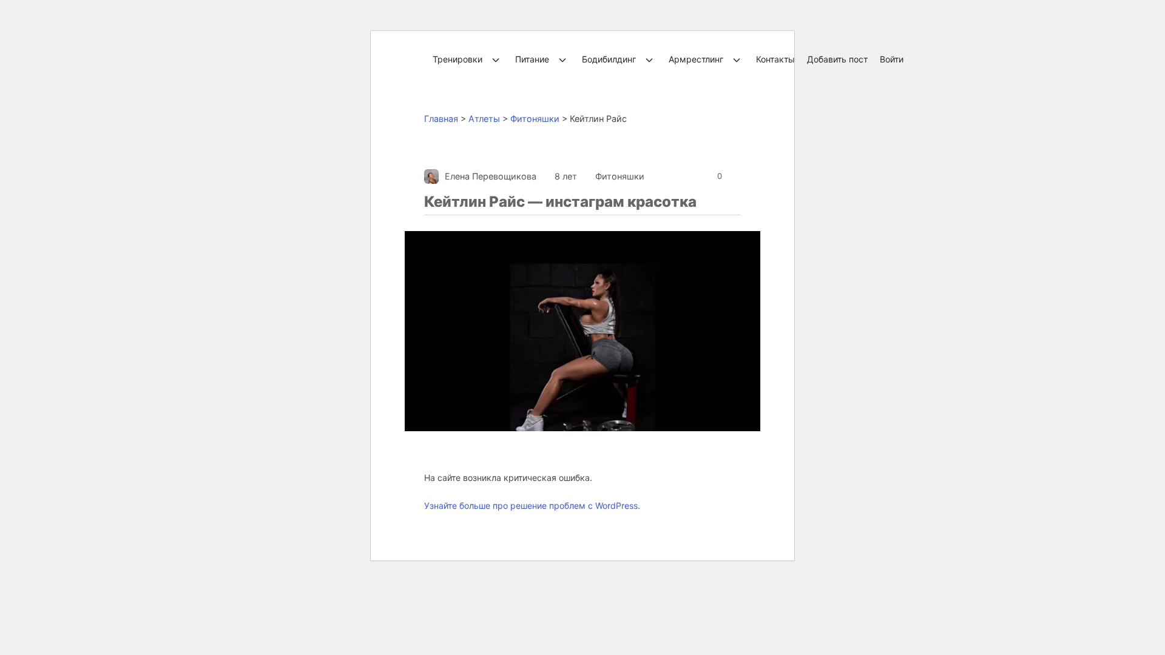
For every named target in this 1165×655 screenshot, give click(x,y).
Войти (891, 59)
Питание (532, 59)
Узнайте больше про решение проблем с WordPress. (532, 505)
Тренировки (457, 59)
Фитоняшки (534, 118)
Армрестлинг (696, 59)
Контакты (775, 59)
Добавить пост (837, 59)
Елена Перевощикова (490, 176)
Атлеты (484, 118)
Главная (441, 118)
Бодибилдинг (609, 59)
